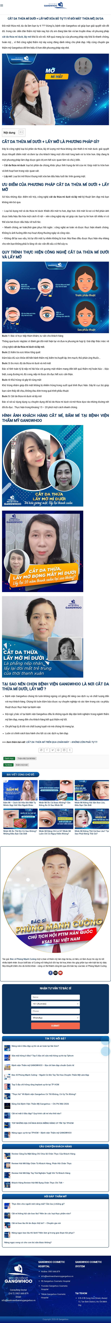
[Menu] (1, 5)
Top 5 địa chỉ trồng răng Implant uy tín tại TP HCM (35, 1084)
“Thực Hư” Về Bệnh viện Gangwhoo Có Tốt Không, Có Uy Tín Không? (44, 1094)
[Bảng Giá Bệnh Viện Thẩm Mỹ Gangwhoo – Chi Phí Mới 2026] (7, 1106)
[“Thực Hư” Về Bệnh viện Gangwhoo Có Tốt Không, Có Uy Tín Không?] (7, 1096)
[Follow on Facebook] (50, 973)
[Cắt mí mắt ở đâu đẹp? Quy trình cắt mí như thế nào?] (7, 1116)
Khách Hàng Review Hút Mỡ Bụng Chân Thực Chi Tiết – (38, 1183)
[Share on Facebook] (47, 750)
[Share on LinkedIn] (64, 750)
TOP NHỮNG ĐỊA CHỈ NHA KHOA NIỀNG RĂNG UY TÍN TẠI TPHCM (43, 1123)
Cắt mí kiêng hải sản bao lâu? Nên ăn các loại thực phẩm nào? (41, 1213)
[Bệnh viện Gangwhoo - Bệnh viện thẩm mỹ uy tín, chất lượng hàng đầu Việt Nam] (55, 5)
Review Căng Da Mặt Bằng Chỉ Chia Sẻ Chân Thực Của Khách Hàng (43, 1154)
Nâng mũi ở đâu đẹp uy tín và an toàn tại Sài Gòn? (35, 1046)
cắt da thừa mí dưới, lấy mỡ (16, 36)
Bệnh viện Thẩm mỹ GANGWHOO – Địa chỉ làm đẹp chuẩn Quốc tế (43, 1065)
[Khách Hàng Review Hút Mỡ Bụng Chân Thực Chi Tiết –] (7, 1185)
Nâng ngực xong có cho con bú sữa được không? (28, 1242)
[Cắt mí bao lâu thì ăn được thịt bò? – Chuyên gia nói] (7, 1225)
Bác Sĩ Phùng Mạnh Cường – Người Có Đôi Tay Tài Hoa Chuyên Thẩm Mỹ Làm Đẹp (50, 1075)
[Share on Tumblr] (69, 750)
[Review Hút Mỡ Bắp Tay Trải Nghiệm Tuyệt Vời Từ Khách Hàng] (7, 1175)
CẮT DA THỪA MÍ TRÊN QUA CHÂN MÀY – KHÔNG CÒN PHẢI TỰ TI (61, 742)
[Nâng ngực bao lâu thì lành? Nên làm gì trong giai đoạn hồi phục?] (7, 1235)
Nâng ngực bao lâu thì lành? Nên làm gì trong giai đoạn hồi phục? (43, 1233)
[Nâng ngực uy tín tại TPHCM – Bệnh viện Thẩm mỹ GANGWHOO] (7, 1135)
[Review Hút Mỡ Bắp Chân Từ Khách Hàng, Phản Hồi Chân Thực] (7, 1166)
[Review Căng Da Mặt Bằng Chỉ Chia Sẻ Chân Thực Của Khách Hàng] (7, 1156)
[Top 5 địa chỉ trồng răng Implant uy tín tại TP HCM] (7, 1087)
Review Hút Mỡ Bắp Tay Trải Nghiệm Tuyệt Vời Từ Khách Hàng (41, 1173)
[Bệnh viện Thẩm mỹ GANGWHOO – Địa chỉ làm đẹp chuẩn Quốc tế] (7, 1067)
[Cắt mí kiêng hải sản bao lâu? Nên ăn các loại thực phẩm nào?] (7, 1216)
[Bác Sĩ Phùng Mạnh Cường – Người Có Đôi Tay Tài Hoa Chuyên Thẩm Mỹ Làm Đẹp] (7, 1077)
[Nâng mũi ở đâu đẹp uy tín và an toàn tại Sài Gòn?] (7, 1048)
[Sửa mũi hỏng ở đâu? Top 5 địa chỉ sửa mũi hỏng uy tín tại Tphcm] (7, 1058)
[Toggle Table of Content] (20, 132)
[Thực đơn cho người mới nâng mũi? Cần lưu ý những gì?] (7, 1206)
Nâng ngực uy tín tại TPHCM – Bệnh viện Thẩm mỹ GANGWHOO (42, 1133)
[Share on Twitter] (52, 750)
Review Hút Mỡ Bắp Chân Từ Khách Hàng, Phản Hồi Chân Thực (42, 1163)
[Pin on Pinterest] (58, 750)
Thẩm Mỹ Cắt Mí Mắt (26, 758)
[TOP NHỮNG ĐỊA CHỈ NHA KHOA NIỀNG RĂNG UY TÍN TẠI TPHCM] (7, 1125)
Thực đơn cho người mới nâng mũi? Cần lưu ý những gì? (38, 1204)
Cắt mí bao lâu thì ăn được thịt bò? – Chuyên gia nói (36, 1223)
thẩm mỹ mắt (22, 765)
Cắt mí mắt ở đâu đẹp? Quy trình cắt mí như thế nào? (37, 1113)
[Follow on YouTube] (60, 973)
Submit (55, 1025)
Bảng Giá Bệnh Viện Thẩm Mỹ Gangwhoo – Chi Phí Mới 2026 (40, 1104)
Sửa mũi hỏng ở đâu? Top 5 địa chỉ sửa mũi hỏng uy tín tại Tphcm (43, 1055)
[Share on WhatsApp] (41, 750)
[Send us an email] (55, 973)
